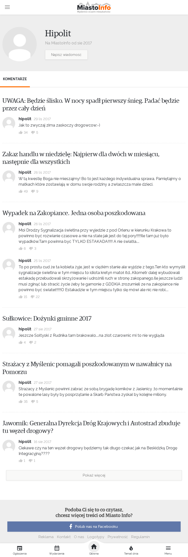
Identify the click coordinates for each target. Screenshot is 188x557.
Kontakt (63, 537)
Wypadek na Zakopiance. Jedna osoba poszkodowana (73, 213)
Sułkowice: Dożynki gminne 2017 (47, 318)
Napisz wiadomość (66, 55)
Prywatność (118, 537)
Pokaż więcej (94, 475)
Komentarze (15, 79)
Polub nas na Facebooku (96, 526)
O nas (79, 537)
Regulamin (140, 537)
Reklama (46, 537)
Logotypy (95, 537)
